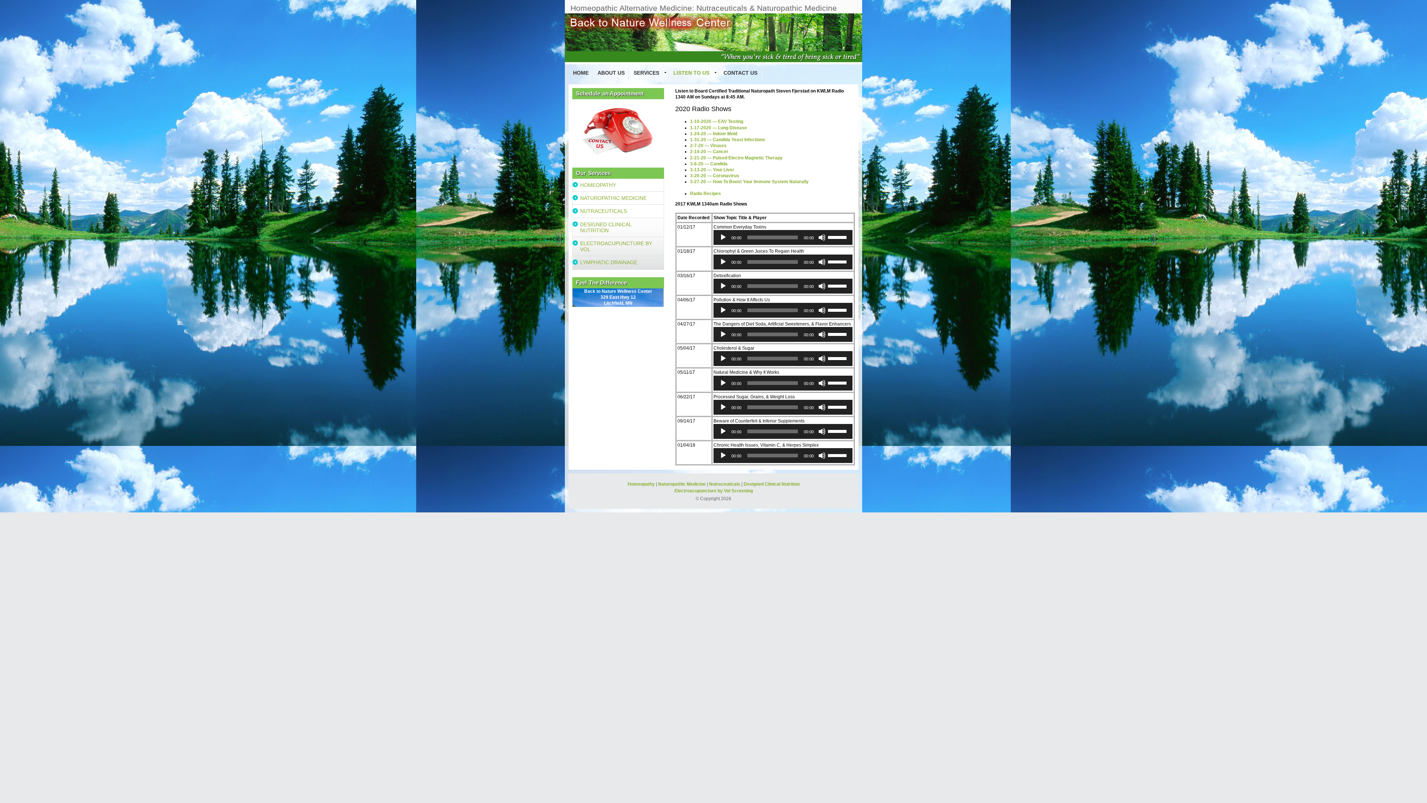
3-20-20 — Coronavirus (714, 175)
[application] (783, 237)
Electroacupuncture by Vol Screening (713, 490)
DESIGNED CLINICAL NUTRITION (606, 227)
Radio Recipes (705, 193)
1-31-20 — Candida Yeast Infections (727, 139)
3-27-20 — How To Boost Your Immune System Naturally (749, 181)
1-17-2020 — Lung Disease (718, 127)
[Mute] (822, 237)
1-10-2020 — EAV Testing (716, 121)
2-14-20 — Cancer (709, 151)
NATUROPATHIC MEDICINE (613, 198)
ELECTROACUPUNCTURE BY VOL (616, 246)
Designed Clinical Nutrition (772, 484)
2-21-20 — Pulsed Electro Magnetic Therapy (736, 158)
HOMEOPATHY (598, 185)
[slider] (838, 236)
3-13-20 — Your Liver (712, 169)
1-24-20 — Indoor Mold (713, 133)
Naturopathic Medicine (682, 484)
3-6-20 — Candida (709, 163)
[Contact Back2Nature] (618, 129)
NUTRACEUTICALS (603, 211)
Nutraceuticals (724, 484)
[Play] (723, 237)
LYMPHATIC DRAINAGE (608, 262)
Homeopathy (641, 484)
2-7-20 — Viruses (708, 145)
